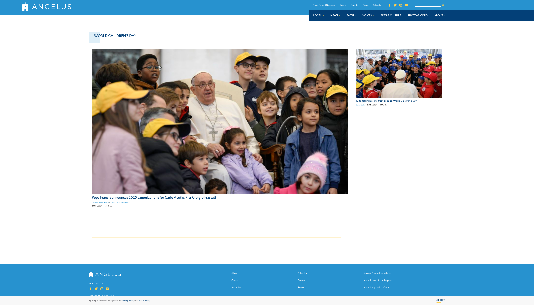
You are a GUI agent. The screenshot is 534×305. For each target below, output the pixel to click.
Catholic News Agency (120, 202)
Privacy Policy (128, 300)
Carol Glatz (360, 105)
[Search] (443, 5)
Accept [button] (441, 300)
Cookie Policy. (144, 300)
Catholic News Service (100, 202)
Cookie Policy (108, 295)
